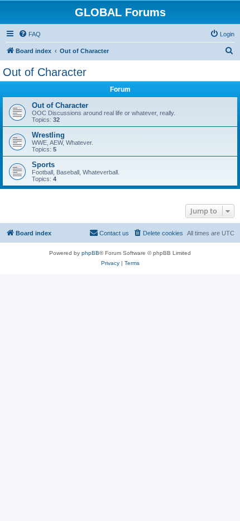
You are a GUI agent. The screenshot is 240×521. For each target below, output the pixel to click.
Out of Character (45, 72)
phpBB (90, 253)
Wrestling (48, 135)
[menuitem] (29, 34)
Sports (43, 164)
